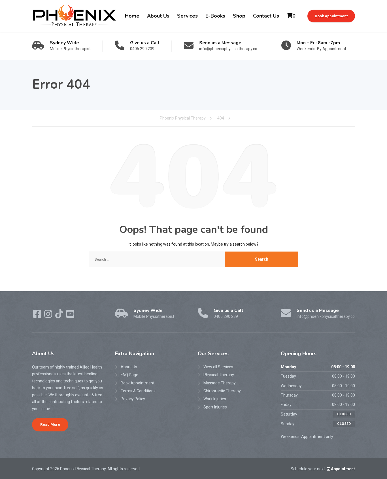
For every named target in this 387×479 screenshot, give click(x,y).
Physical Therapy (218, 374)
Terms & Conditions (138, 391)
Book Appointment (331, 16)
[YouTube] (70, 316)
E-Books (215, 15)
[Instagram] (48, 316)
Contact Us (266, 15)
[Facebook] (37, 316)
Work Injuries (214, 399)
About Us (158, 15)
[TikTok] (59, 316)
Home (132, 15)
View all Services (218, 367)
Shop (239, 15)
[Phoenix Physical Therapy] (74, 16)
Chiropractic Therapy (222, 391)
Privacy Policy (133, 399)
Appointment (343, 469)
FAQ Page (129, 374)
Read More (50, 424)
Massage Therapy (219, 383)
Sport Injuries (215, 407)
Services (187, 15)
